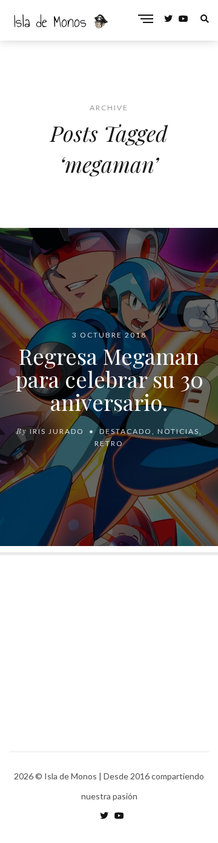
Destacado (125, 430)
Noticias (178, 430)
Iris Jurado (57, 430)
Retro (109, 442)
